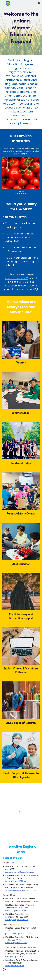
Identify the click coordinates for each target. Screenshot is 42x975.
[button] (3, 3)
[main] (21, 27)
